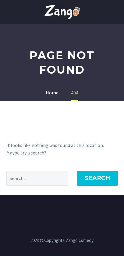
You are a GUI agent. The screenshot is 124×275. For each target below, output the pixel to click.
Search (97, 178)
